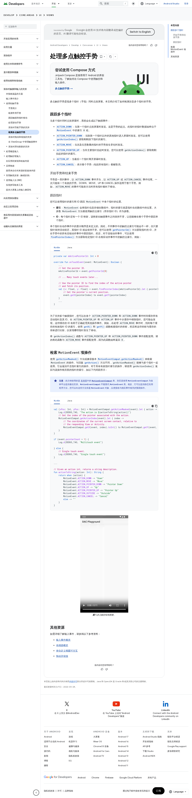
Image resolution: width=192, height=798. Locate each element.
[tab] (57, 247)
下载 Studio (148, 751)
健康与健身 (74, 746)
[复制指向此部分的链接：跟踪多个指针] (75, 114)
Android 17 (123, 736)
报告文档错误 (173, 741)
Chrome (95, 777)
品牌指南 (69, 791)
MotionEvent (64, 130)
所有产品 (152, 777)
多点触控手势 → (64, 88)
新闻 (46, 756)
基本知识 (35, 3)
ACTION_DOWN (64, 126)
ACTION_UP (63, 159)
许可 (59, 791)
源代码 (47, 751)
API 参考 (146, 746)
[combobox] (113, 3)
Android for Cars (101, 751)
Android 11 (123, 765)
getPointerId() (122, 229)
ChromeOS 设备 (101, 746)
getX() (88, 326)
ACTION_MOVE (64, 144)
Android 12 (123, 760)
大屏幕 (96, 736)
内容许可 (73, 681)
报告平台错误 (173, 736)
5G (70, 760)
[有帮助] (151, 45)
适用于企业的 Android (54, 741)
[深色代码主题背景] (152, 253)
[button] (18, 38)
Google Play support (176, 746)
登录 (186, 3)
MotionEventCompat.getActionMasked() (121, 359)
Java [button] (69, 247)
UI (40, 15)
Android (48, 736)
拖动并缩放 (62, 656)
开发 (54, 3)
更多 (70, 3)
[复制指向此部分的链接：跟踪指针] (65, 195)
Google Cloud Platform (130, 777)
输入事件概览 (63, 640)
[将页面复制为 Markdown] (110, 56)
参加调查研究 (173, 751)
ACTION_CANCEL (65, 164)
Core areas (26, 15)
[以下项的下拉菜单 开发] (60, 3)
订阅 (158, 790)
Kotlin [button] (57, 247)
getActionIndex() (67, 139)
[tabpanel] (104, 280)
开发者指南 (148, 741)
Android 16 (123, 741)
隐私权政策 (74, 756)
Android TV (98, 756)
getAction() (92, 362)
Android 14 (123, 751)
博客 (46, 760)
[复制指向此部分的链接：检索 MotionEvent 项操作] (95, 353)
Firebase (109, 777)
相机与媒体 (74, 751)
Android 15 (123, 746)
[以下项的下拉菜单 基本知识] (44, 3)
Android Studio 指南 (152, 736)
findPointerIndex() (62, 237)
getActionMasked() (67, 359)
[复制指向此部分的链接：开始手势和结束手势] (80, 173)
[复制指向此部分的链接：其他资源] (67, 628)
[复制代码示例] (156, 253)
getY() (100, 326)
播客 (46, 765)
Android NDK (149, 756)
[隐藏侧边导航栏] (36, 793)
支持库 (84, 380)
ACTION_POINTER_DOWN (69, 135)
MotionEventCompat (102, 381)
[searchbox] (20, 26)
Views (50, 15)
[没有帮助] (156, 45)
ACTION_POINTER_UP (68, 150)
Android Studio (171, 3)
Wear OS (97, 741)
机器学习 (73, 741)
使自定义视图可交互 (67, 650)
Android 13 (123, 756)
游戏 (71, 736)
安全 (46, 746)
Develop (9, 15)
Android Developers (59, 45)
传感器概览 (62, 645)
